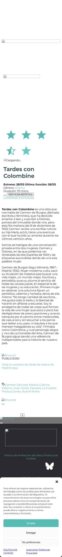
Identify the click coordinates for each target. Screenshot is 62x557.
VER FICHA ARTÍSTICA (20, 194)
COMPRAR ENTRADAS (18, 198)
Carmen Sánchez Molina (21, 384)
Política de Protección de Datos (23, 455)
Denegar (31, 532)
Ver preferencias (31, 542)
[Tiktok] (40, 466)
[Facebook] (12, 466)
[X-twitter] (21, 466)
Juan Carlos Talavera (27, 388)
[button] (57, 481)
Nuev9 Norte (31, 391)
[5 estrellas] (26, 150)
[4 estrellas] (11, 150)
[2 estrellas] (26, 134)
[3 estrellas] (41, 134)
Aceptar (31, 523)
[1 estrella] (11, 134)
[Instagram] (31, 466)
